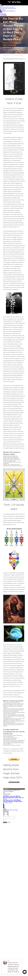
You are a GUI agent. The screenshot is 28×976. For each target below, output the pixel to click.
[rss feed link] (3, 810)
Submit (5, 822)
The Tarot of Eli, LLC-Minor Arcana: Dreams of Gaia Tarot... (13, 800)
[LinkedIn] (3, 806)
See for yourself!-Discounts (7, 7)
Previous (6, 795)
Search (3, 9)
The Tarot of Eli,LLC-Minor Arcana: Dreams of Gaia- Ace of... (13, 797)
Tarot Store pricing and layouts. (8, 8)
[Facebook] (3, 804)
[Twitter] (3, 805)
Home (1, 6)
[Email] (3, 808)
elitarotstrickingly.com (14, 782)
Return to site (8, 802)
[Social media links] (0, 12)
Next (4, 799)
